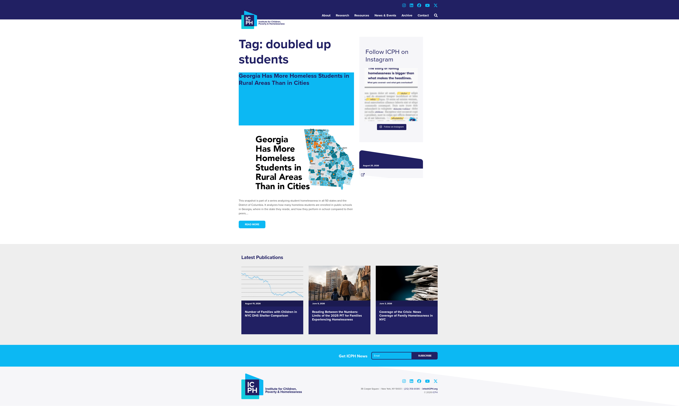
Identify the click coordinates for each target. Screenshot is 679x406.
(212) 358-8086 (412, 388)
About (326, 15)
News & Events (385, 15)
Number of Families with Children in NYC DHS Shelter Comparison (271, 314)
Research (342, 15)
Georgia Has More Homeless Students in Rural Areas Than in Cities (294, 79)
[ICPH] (263, 20)
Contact (423, 15)
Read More (252, 224)
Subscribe (424, 355)
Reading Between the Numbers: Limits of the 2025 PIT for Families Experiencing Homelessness (337, 315)
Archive (407, 15)
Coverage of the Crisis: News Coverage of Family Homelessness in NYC (406, 315)
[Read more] (391, 173)
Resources (361, 15)
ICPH (435, 392)
